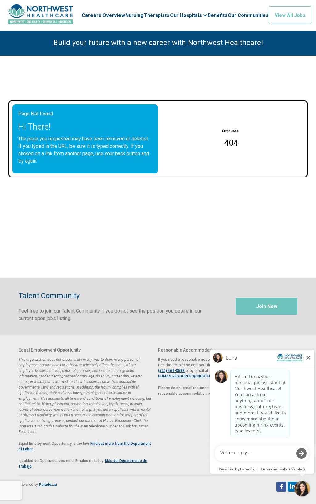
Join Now (266, 306)
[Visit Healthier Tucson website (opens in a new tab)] (41, 15)
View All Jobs (290, 15)
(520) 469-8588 (171, 371)
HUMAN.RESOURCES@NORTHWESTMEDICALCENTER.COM (208, 376)
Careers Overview (103, 15)
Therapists (156, 15)
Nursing (134, 15)
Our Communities (248, 15)
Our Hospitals (186, 15)
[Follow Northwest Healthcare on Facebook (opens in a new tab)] (281, 487)
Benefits (217, 15)
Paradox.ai (48, 484)
